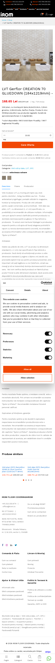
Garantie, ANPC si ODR (37, 604)
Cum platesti (7, 564)
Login (50, 14)
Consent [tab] (10, 290)
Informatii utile (8, 587)
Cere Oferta (27, 145)
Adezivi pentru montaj (34, 625)
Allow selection (27, 378)
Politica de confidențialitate (39, 596)
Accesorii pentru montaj (12, 625)
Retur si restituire (9, 568)
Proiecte (31, 568)
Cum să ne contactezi (37, 512)
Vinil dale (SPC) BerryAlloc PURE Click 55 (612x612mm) (39, 469)
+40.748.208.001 (44, 2)
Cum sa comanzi (9, 560)
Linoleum (6, 619)
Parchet (37, 619)
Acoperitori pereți (23, 622)
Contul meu (7, 572)
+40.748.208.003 (17, 4)
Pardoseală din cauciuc (22, 619)
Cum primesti (33, 560)
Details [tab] (27, 290)
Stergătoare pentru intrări (32, 627)
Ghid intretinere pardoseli (12, 599)
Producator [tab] (29, 186)
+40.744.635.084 (44, 4)
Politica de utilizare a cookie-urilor (40, 591)
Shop (10, 20)
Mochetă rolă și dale (10, 616)
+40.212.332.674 (18, 2)
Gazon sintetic (8, 622)
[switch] (48, 341)
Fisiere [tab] (17, 186)
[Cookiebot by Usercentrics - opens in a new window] (41, 283)
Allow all (27, 369)
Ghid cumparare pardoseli (13, 591)
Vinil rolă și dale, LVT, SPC (22, 168)
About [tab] (45, 290)
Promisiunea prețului (36, 508)
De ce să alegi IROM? (36, 504)
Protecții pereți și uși (10, 627)
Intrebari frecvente (35, 572)
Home (4, 20)
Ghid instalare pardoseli (12, 595)
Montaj (30, 564)
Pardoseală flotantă (10, 630)
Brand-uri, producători (37, 516)
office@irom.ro (9, 506)
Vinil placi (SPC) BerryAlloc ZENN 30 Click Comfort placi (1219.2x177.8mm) (13, 469)
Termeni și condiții (35, 600)
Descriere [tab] (6, 186)
